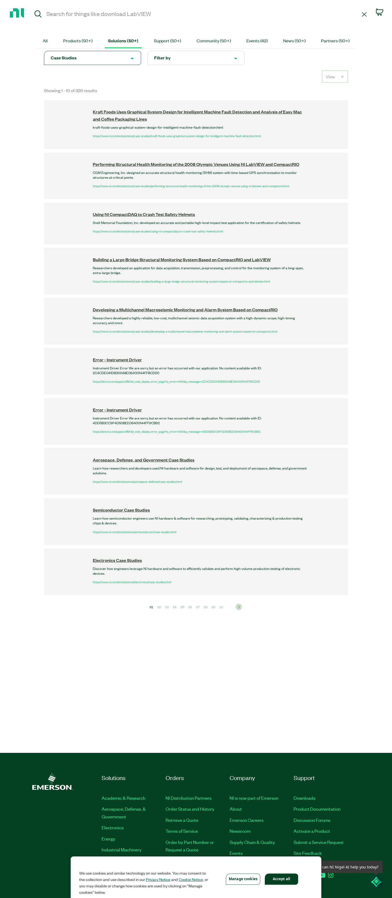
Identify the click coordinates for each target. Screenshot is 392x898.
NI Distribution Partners (188, 798)
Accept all (281, 878)
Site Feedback (308, 853)
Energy (108, 839)
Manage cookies (243, 878)
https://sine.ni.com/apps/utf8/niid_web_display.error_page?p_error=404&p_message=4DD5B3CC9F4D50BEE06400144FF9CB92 (177, 431)
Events (236, 853)
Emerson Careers (246, 820)
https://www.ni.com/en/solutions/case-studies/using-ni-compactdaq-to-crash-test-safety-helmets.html (158, 231)
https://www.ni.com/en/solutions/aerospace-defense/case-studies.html (137, 481)
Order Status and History (190, 809)
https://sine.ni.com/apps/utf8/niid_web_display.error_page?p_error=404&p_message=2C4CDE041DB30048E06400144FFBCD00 (176, 381)
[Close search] (364, 14)
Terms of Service (182, 831)
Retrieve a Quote (182, 820)
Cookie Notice (191, 879)
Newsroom (240, 831)
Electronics (113, 827)
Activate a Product (312, 831)
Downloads (304, 798)
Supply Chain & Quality (252, 842)
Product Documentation (317, 809)
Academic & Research (123, 798)
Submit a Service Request (319, 842)
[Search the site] (38, 15)
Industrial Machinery (122, 849)
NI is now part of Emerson (254, 798)
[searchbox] (203, 13)
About (236, 809)
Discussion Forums (312, 820)
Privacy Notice (158, 879)
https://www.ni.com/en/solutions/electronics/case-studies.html (132, 581)
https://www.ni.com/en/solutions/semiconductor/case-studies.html (134, 531)
